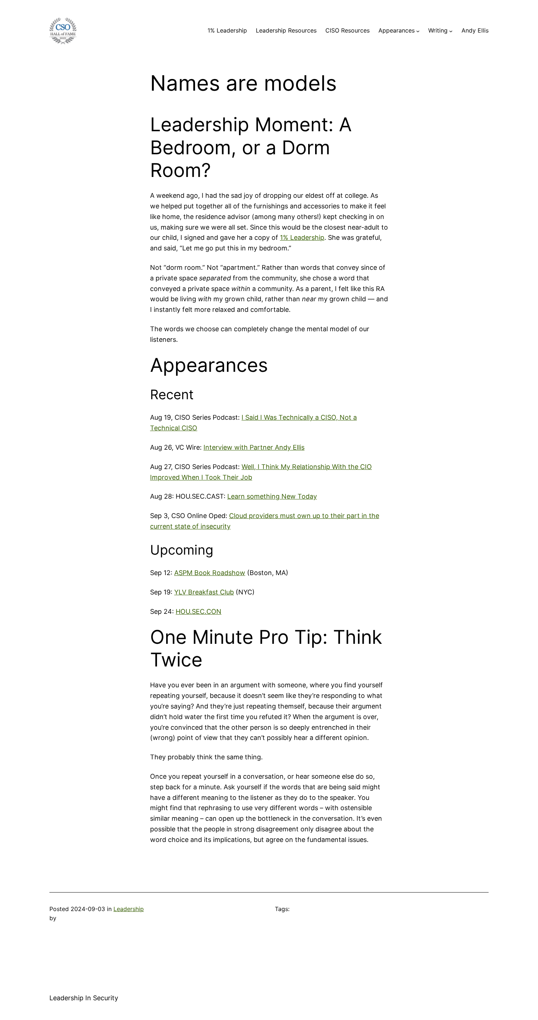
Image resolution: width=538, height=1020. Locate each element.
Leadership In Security (83, 998)
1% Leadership (227, 30)
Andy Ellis (475, 30)
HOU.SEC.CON (198, 611)
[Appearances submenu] (418, 31)
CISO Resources (347, 30)
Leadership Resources (286, 30)
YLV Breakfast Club (204, 592)
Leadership (128, 909)
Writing (438, 30)
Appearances (396, 30)
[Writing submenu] (451, 31)
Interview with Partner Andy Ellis (254, 447)
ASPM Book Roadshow (209, 573)
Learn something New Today (272, 496)
